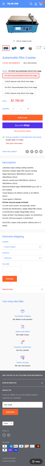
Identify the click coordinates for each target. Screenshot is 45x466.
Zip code (5, 264)
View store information (14, 143)
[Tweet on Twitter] (36, 151)
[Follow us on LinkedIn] (8, 435)
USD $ (6, 423)
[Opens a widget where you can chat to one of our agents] (36, 462)
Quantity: (5, 109)
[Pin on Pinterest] (31, 151)
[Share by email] (41, 151)
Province (5, 253)
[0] (40, 3)
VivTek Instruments (11, 63)
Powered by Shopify (8, 461)
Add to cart (22, 118)
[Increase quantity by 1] (28, 108)
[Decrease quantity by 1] (13, 108)
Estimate (9, 279)
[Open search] (31, 4)
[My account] (36, 4)
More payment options (22, 131)
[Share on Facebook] (27, 151)
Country (5, 242)
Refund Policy (7, 289)
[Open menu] (3, 4)
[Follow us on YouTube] (4, 435)
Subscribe (10, 412)
